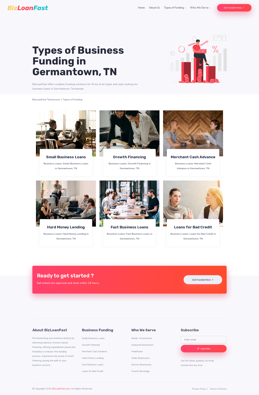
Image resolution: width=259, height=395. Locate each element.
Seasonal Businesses (142, 345)
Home (141, 7)
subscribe (205, 348)
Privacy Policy (199, 388)
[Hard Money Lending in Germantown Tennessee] (66, 203)
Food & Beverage (140, 371)
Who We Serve (199, 7)
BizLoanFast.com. (61, 388)
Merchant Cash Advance (193, 157)
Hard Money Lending (66, 227)
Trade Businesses (140, 358)
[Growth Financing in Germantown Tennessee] (129, 133)
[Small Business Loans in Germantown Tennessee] (66, 133)
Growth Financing (129, 157)
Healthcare (137, 351)
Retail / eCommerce (141, 338)
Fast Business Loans (129, 227)
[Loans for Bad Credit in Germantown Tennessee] (193, 203)
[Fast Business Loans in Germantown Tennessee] (129, 203)
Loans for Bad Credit (193, 227)
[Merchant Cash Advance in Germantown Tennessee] (193, 133)
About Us (154, 7)
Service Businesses (141, 364)
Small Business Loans (66, 157)
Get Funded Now (233, 7)
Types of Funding (174, 7)
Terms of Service (218, 388)
